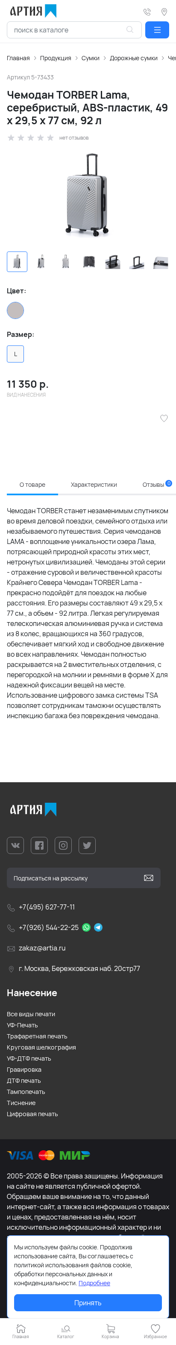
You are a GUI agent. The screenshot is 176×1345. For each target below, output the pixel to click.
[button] (157, 29)
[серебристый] (15, 310)
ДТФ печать (24, 1080)
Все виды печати (31, 1014)
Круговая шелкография (41, 1047)
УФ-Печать (22, 1025)
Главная (18, 58)
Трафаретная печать (37, 1036)
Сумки (91, 58)
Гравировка (24, 1069)
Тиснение (21, 1103)
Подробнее (94, 1283)
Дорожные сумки (134, 58)
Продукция (55, 58)
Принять (88, 1302)
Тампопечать (26, 1092)
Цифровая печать (32, 1114)
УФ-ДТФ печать (29, 1058)
